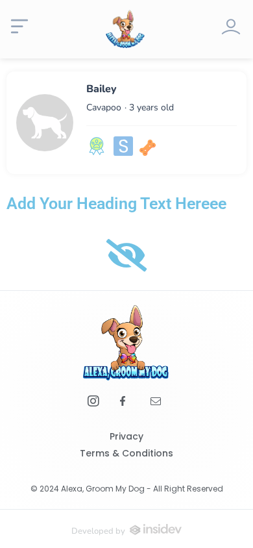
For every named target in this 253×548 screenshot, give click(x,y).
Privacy (126, 436)
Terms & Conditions (126, 453)
